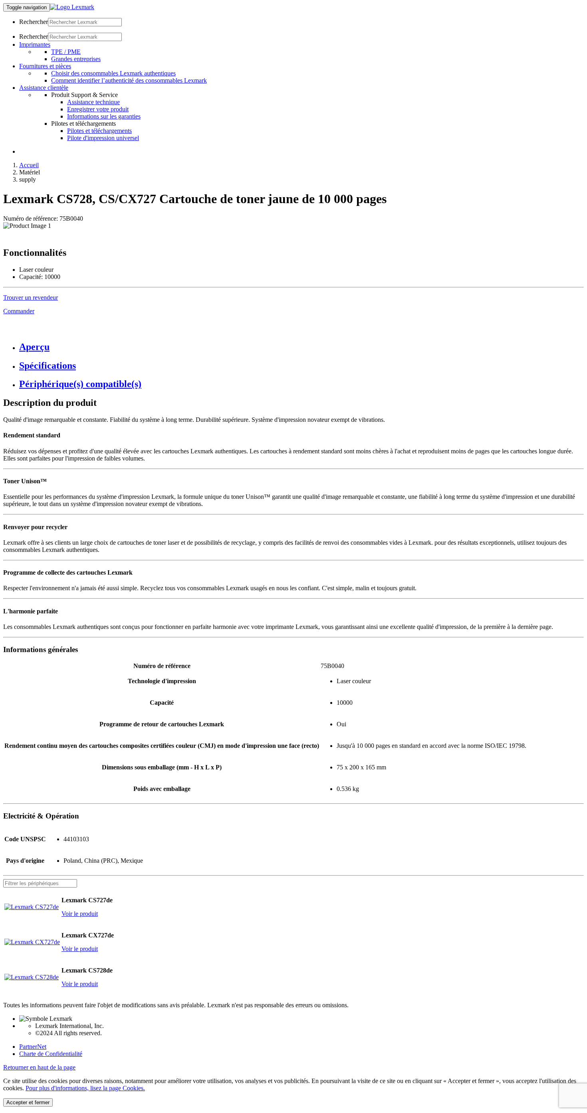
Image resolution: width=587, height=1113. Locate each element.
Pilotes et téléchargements (99, 130)
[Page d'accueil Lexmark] (72, 7)
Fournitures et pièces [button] (45, 66)
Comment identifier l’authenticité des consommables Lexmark (129, 80)
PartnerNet (32, 1046)
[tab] (301, 347)
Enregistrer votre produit (98, 109)
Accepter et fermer (28, 1102)
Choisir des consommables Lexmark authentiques (113, 73)
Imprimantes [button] (34, 44)
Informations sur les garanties (104, 116)
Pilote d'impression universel (103, 137)
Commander (18, 311)
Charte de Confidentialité (50, 1053)
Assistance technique (93, 102)
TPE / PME (66, 51)
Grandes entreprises (76, 58)
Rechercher (33, 21)
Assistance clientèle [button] (43, 87)
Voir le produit (79, 913)
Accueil (29, 165)
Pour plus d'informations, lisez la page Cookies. (85, 1088)
